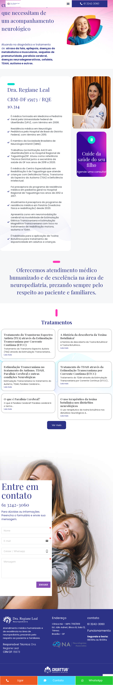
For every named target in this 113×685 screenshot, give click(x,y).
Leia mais (8, 355)
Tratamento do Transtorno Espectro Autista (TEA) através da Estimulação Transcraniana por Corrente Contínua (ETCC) (28, 340)
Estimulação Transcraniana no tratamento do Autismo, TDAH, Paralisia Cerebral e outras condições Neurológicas (24, 372)
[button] (68, 3)
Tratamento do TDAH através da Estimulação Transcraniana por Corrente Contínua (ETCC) (81, 370)
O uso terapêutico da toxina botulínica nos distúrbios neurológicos (78, 402)
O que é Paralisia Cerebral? (22, 399)
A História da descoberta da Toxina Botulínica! (83, 336)
